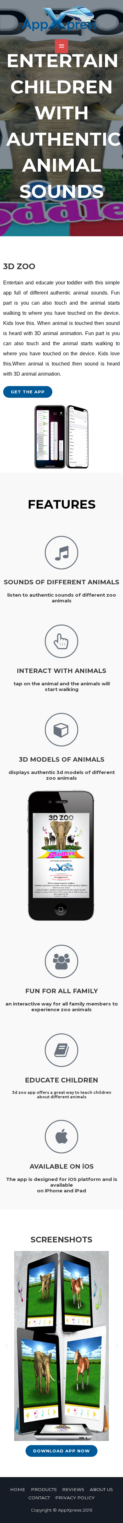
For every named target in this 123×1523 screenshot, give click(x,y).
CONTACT (39, 1497)
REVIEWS (73, 1489)
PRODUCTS (44, 1489)
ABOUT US (101, 1489)
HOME (17, 1489)
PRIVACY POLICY (75, 1497)
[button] (27, 392)
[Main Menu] (61, 46)
